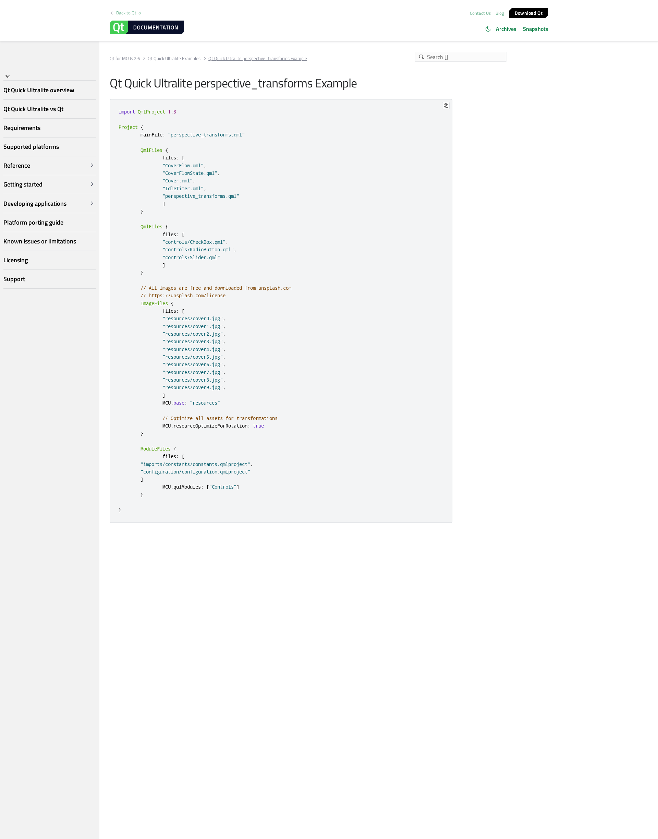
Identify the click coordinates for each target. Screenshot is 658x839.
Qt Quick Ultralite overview (38, 90)
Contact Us (480, 13)
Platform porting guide (33, 222)
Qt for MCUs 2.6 (125, 58)
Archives (506, 29)
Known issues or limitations (39, 241)
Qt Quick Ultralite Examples (174, 58)
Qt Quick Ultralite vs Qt (33, 108)
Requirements (21, 127)
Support (14, 279)
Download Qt (529, 12)
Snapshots (535, 29)
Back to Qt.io (128, 13)
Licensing (15, 260)
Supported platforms (31, 146)
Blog (500, 13)
